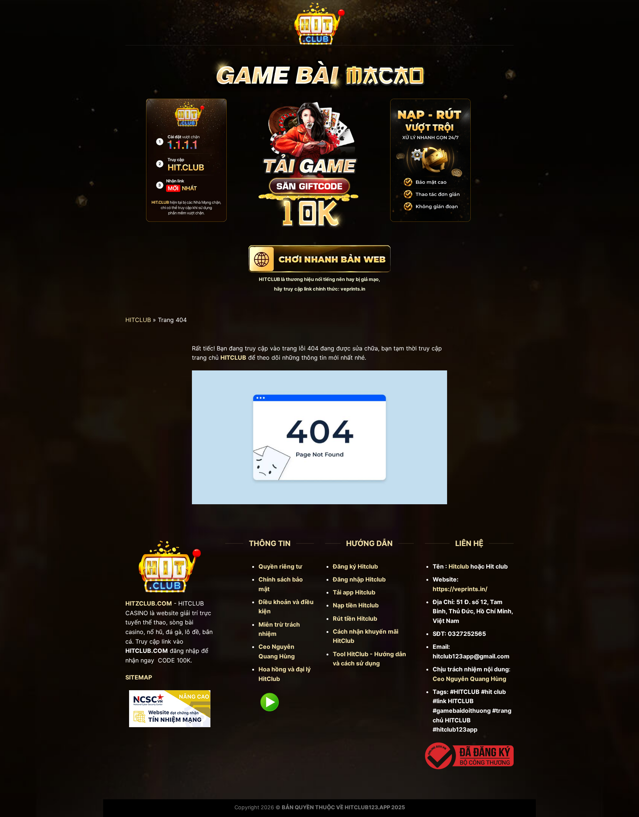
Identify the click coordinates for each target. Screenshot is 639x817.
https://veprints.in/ (460, 589)
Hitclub (459, 566)
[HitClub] (319, 22)
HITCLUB (269, 279)
